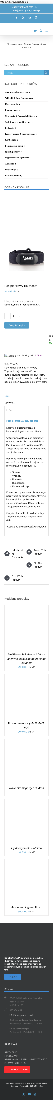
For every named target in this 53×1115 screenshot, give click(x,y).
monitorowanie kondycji (28, 378)
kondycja (9, 378)
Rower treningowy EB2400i (26, 788)
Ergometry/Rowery (26, 367)
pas (45, 378)
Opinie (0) (10, 402)
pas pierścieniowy (14, 381)
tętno (45, 381)
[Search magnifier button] (46, 72)
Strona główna (14, 44)
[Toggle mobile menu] (47, 30)
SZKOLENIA (10, 1052)
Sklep (27, 44)
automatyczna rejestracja (18, 374)
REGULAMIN (11, 1055)
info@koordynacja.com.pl (26, 10)
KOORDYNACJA (36, 1086)
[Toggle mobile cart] (35, 30)
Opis (7, 395)
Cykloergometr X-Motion (26, 848)
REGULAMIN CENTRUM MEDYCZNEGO (25, 1059)
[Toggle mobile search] (41, 30)
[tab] (26, 395)
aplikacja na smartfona (23, 371)
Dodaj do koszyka (17, 325)
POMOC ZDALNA (19, 1069)
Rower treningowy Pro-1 (26, 907)
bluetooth (39, 374)
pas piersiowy (33, 381)
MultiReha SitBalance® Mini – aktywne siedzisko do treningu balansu (26, 658)
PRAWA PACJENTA (15, 1062)
